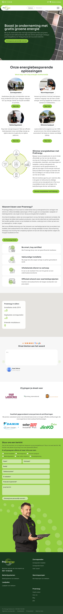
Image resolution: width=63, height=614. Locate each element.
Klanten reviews (56, 2)
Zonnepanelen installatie (39, 563)
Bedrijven (30, 8)
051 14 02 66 (8, 2)
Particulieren (39, 8)
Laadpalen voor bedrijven (8, 585)
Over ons (35, 595)
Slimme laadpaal (47, 125)
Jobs (34, 600)
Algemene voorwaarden (8, 611)
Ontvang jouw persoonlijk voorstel (16, 41)
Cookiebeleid (20, 611)
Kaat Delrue (16, 368)
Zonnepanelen (15, 93)
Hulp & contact (36, 592)
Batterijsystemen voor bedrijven (10, 578)
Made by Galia (39, 611)
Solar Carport (36, 568)
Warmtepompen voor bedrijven (41, 578)
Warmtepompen (47, 93)
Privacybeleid (29, 611)
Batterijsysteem (15, 125)
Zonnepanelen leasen (38, 565)
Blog (34, 598)
